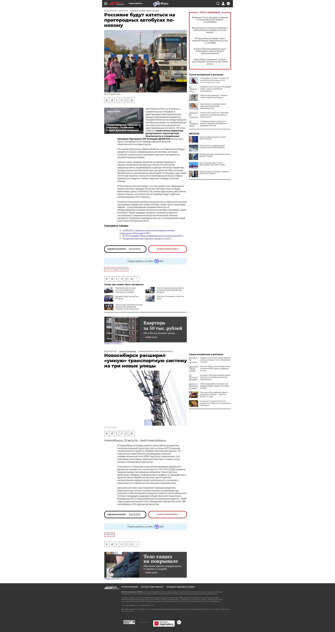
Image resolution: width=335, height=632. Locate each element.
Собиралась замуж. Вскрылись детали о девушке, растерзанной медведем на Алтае (213, 123)
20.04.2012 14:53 (110, 11)
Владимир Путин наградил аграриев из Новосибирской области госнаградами (210, 19)
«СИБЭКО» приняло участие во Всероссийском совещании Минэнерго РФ (147, 232)
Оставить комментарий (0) (167, 249)
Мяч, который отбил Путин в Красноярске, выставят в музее (212, 164)
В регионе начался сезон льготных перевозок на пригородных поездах (125, 290)
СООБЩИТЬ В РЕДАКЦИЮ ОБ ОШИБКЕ (180, 587)
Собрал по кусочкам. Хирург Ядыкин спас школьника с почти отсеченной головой (215, 360)
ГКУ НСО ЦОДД (110, 427)
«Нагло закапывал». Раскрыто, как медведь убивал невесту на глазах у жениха (215, 386)
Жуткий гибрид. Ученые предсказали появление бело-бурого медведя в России (215, 368)
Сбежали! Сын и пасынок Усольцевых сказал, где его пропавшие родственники (215, 89)
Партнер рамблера (144, 622)
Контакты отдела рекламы (152, 587)
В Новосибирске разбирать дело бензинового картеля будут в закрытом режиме (210, 51)
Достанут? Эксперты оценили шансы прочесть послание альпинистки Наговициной (215, 377)
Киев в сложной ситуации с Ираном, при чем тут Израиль (214, 172)
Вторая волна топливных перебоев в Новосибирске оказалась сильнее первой (210, 30)
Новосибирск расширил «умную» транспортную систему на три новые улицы (210, 61)
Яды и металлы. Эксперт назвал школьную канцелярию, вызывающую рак (213, 106)
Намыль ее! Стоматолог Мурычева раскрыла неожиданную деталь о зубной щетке (214, 115)
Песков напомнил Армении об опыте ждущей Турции (214, 155)
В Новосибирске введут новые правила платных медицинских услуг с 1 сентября (210, 40)
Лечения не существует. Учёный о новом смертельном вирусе (214, 96)
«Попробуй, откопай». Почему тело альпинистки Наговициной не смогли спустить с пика (214, 80)
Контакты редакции (129, 587)
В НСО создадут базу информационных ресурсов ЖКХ (152, 236)
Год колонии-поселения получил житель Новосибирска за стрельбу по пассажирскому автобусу (129, 308)
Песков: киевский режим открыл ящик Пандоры (212, 138)
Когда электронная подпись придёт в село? (146, 238)
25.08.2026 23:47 (110, 351)
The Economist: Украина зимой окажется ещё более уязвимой (212, 146)
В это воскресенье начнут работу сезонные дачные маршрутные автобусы (170, 290)
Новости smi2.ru (113, 343)
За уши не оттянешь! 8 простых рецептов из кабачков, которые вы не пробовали (215, 403)
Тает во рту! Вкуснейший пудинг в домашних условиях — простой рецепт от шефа (214, 394)
